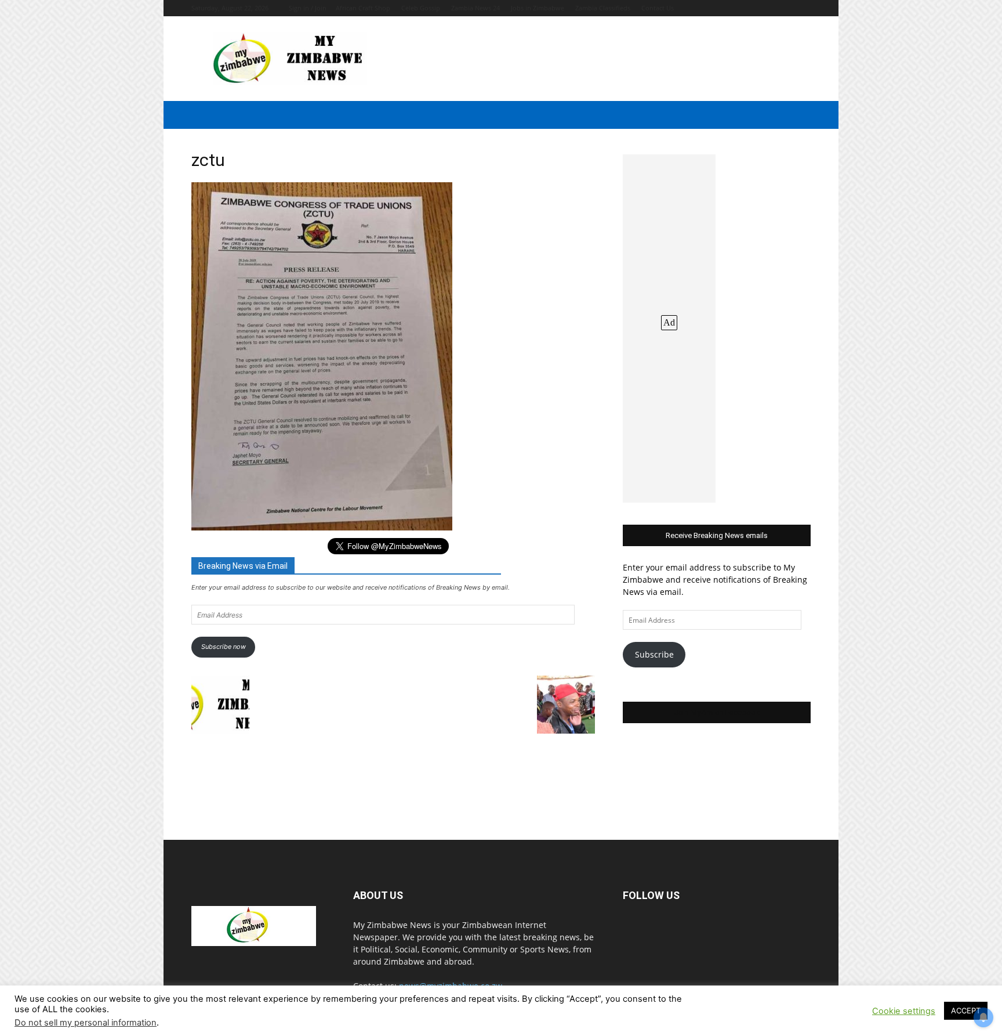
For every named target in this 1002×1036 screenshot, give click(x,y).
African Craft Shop (363, 7)
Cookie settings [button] (903, 1011)
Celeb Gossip (420, 7)
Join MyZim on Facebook (717, 712)
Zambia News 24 (475, 7)
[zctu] (321, 527)
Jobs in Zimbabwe (537, 7)
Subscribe (654, 654)
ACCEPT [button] (966, 1010)
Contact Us (657, 7)
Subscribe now (223, 646)
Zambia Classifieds (602, 7)
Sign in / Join (307, 7)
